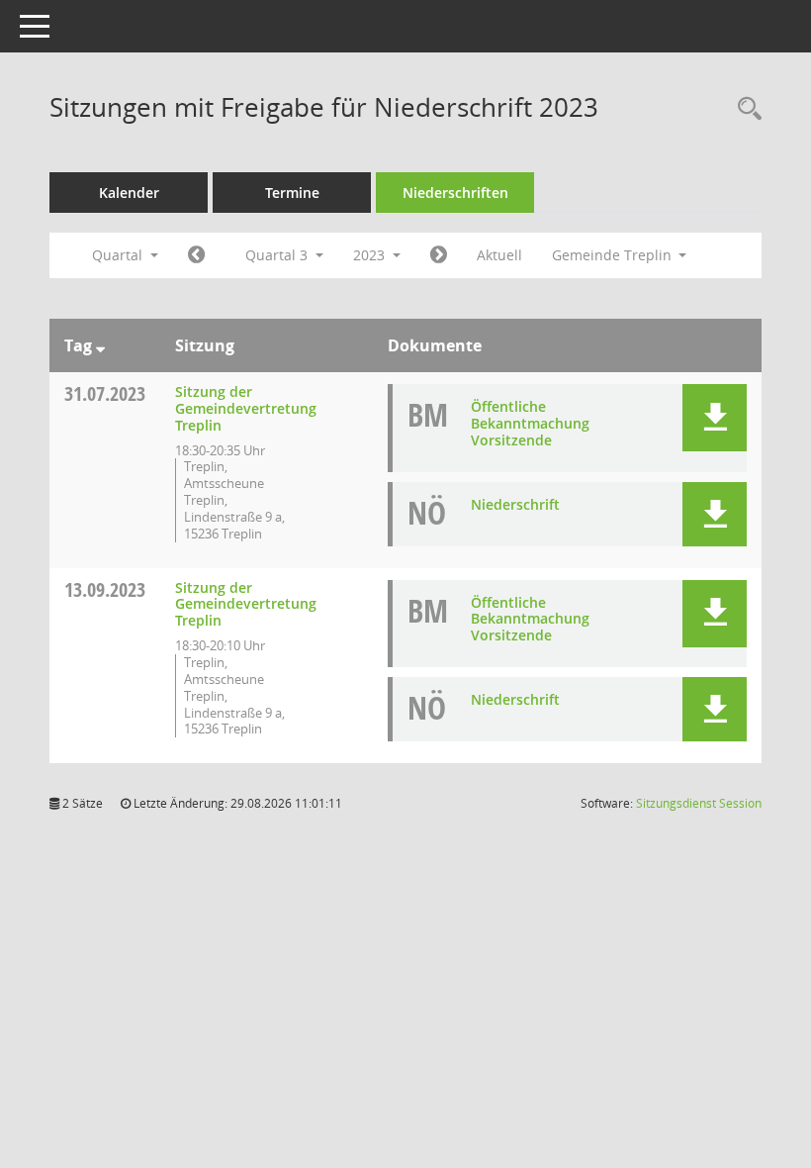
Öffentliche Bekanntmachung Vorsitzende (530, 423)
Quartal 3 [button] (278, 254)
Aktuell (499, 254)
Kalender (129, 192)
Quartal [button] (119, 254)
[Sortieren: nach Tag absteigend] (100, 345)
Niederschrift (515, 504)
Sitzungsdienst (699, 803)
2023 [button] (371, 254)
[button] (714, 417)
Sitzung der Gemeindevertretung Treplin (245, 408)
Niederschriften (455, 192)
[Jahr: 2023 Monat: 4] (196, 255)
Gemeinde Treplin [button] (614, 254)
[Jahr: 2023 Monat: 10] (438, 255)
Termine (292, 192)
